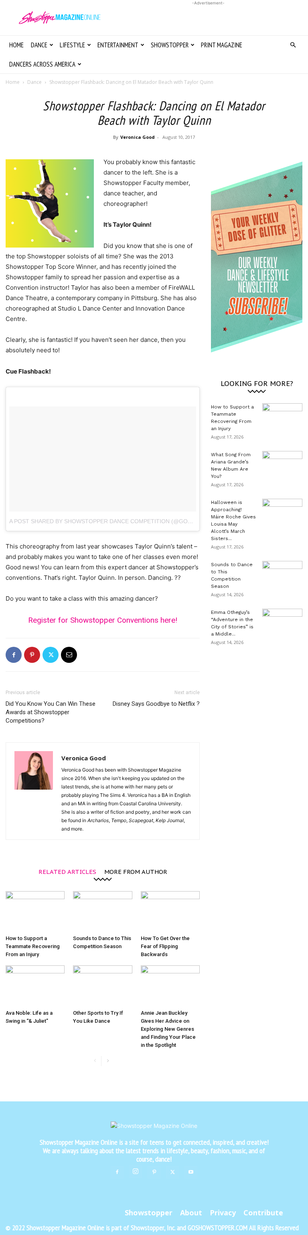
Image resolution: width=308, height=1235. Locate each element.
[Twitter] (51, 655)
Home (16, 45)
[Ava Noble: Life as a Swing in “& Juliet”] (35, 985)
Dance (39, 45)
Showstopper (169, 45)
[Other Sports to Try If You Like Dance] (102, 985)
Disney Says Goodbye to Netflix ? (156, 703)
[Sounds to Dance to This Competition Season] (102, 911)
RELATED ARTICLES (67, 871)
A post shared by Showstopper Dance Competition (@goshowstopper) (121, 521)
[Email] (69, 655)
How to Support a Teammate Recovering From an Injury (33, 946)
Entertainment (117, 45)
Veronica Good (137, 137)
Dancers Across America (42, 64)
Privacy (223, 1212)
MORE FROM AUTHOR (135, 871)
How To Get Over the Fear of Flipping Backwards (165, 946)
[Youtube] (190, 1172)
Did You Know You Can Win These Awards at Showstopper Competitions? (50, 712)
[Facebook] (14, 655)
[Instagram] (135, 1171)
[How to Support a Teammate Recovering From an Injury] (35, 911)
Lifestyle (72, 45)
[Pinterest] (32, 655)
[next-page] (108, 1061)
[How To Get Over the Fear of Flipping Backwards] (170, 911)
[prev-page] (95, 1061)
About (191, 1212)
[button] (292, 45)
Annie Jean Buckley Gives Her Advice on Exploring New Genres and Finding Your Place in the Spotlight (168, 1029)
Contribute (263, 1212)
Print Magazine (221, 45)
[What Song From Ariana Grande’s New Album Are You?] (282, 465)
